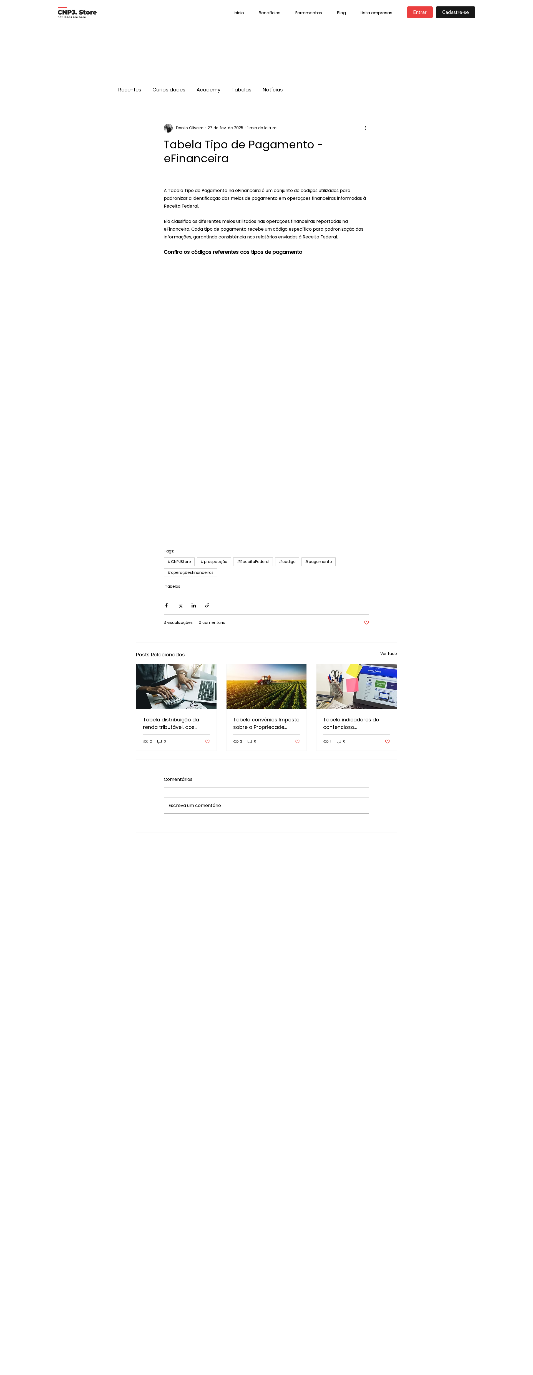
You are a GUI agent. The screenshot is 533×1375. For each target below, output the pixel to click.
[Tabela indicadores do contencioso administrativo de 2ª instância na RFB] (356, 686)
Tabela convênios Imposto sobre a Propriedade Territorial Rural (266, 723)
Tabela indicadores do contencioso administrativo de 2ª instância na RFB (351, 723)
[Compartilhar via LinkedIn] (193, 605)
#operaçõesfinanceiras (190, 572)
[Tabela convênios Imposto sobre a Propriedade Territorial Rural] (267, 686)
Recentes (129, 89)
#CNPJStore (179, 561)
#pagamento (318, 561)
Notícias (273, 89)
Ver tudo (388, 653)
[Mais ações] (366, 128)
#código (287, 561)
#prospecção (213, 561)
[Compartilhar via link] (207, 605)
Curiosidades (168, 89)
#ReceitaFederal (253, 561)
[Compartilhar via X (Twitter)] (180, 605)
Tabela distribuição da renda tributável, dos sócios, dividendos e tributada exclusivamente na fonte (175, 723)
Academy (208, 89)
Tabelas (242, 89)
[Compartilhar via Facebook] (166, 605)
